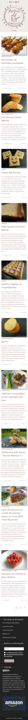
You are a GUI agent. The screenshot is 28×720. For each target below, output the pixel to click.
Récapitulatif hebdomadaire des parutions (13, 655)
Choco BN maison (11, 172)
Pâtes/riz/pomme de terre (9, 570)
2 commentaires (7, 88)
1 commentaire (7, 600)
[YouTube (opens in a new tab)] (16, 2)
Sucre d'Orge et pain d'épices (11, 623)
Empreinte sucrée (8, 626)
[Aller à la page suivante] (24, 607)
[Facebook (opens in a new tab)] (10, 2)
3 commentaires (7, 364)
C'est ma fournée (8, 630)
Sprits (4, 341)
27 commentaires (7, 312)
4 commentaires (7, 255)
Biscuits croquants (7, 114)
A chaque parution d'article (14, 653)
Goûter (3, 169)
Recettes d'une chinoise (9, 637)
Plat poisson (5, 390)
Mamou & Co (6, 634)
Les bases (4, 223)
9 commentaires (7, 197)
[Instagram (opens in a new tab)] (14, 2)
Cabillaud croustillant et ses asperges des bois (13, 397)
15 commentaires (7, 143)
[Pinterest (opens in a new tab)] (12, 2)
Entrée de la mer (6, 56)
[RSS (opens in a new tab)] (18, 2)
